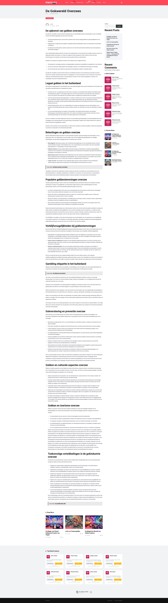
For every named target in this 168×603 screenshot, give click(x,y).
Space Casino (93, 571)
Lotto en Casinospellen (72, 531)
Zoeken (106, 23)
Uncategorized (49, 18)
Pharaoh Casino (116, 120)
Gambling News (80, 2)
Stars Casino (115, 77)
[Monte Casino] (108, 108)
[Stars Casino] (108, 82)
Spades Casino (116, 94)
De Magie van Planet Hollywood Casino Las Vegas (53, 533)
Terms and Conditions (118, 600)
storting (113, 97)
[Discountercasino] (51, 2)
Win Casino (112, 571)
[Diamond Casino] (108, 117)
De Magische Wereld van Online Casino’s (93, 532)
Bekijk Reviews (50, 563)
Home (66, 2)
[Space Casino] (87, 574)
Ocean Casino (115, 85)
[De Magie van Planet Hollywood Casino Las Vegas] (54, 522)
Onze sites (48, 600)
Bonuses (99, 2)
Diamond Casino (116, 111)
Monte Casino (115, 102)
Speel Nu (58, 563)
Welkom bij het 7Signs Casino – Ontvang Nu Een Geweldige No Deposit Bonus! (113, 55)
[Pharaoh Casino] (108, 125)
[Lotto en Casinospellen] (74, 522)
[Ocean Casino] (108, 91)
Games (93, 2)
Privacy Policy (109, 600)
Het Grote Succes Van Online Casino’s (112, 49)
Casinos (87, 2)
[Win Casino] (107, 574)
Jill (52, 24)
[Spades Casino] (108, 100)
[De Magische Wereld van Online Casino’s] (94, 522)
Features (72, 2)
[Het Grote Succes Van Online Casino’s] (108, 165)
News (104, 2)
